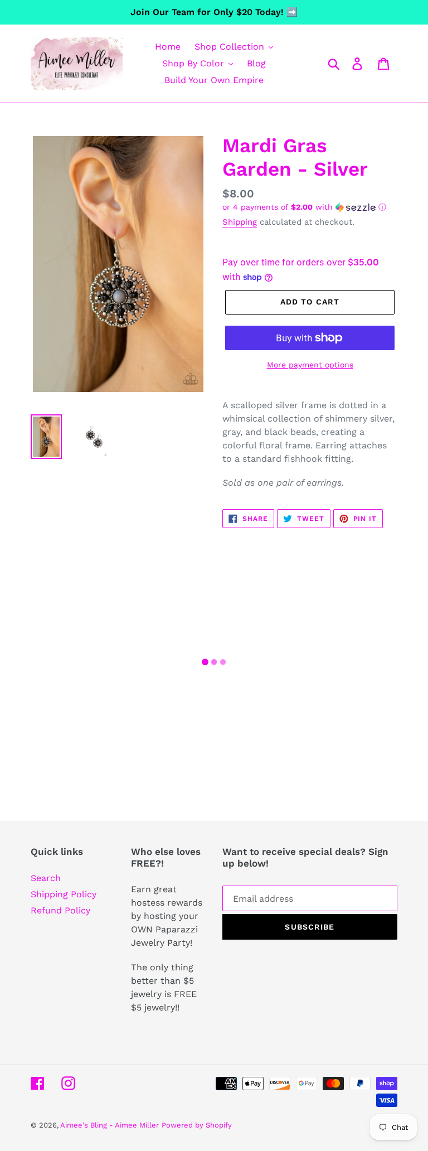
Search (46, 878)
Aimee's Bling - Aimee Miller (109, 1125)
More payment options (310, 364)
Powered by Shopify (197, 1125)
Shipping (239, 222)
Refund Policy (60, 910)
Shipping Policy (63, 894)
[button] (309, 207)
